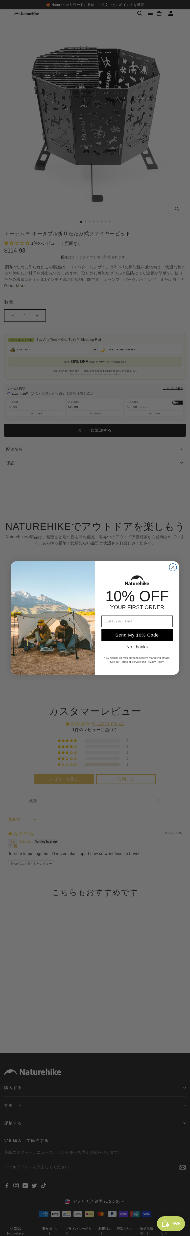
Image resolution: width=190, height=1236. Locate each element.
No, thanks (137, 646)
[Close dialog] (173, 567)
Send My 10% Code (137, 635)
